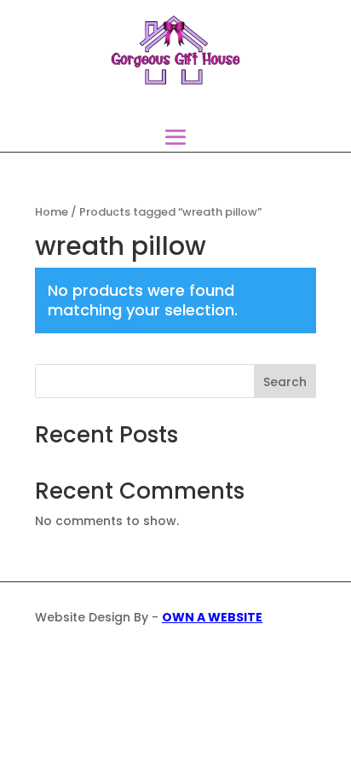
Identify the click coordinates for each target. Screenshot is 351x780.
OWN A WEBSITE (212, 617)
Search (285, 381)
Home (51, 212)
